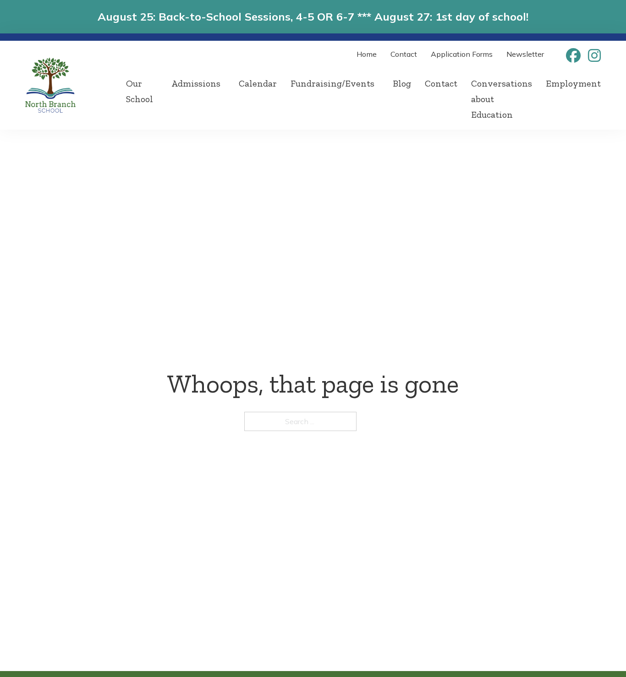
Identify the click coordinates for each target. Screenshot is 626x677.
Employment (573, 83)
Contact (403, 54)
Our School (139, 91)
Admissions (195, 83)
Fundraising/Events (332, 83)
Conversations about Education (501, 99)
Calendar (258, 83)
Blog (402, 83)
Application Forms (462, 54)
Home (367, 54)
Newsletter (525, 54)
